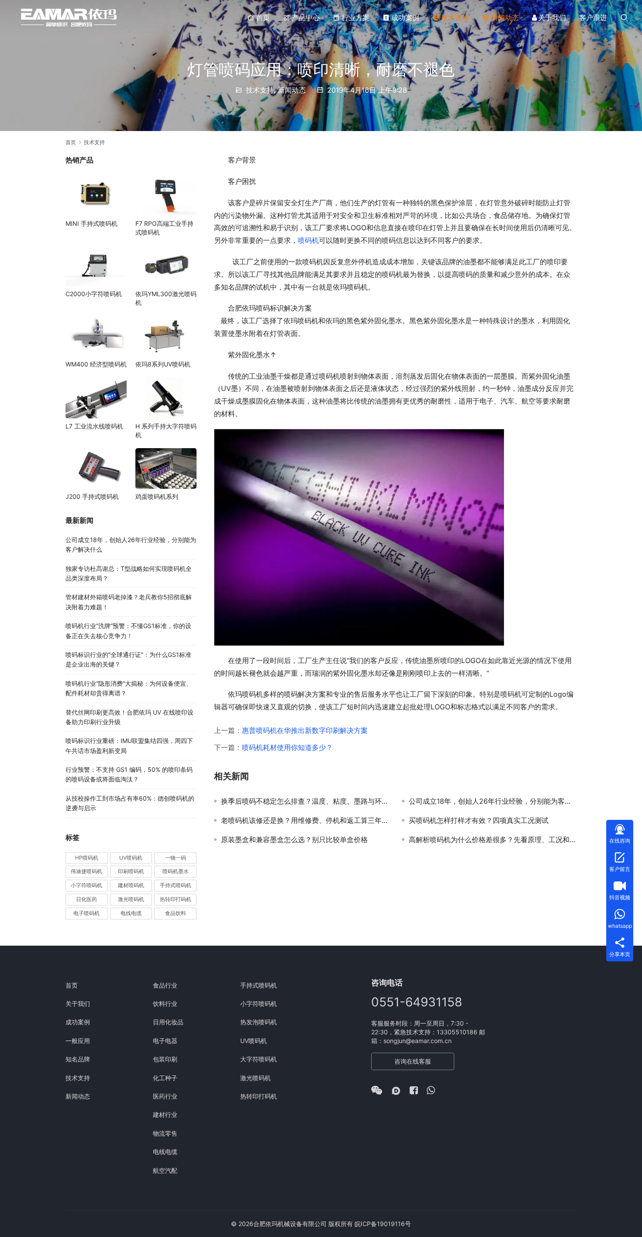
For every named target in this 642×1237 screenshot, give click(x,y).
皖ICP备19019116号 (383, 1223)
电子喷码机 (86, 913)
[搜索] (624, 17)
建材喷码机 (131, 885)
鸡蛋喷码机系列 (156, 496)
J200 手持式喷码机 (92, 496)
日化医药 (86, 899)
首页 (263, 17)
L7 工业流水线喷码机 (94, 426)
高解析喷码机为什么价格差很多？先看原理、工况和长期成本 (492, 839)
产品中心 (306, 17)
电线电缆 (131, 913)
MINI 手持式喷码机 (91, 223)
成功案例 (405, 17)
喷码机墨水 (175, 871)
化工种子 (165, 1078)
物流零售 (165, 1133)
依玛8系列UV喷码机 (162, 364)
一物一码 (175, 857)
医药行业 (165, 1096)
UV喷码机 (130, 857)
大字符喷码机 (258, 1059)
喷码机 (308, 240)
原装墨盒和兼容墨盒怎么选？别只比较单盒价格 (294, 839)
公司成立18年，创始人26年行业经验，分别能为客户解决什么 (492, 801)
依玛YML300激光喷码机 (166, 298)
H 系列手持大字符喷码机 (166, 430)
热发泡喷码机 (258, 1022)
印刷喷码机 (131, 871)
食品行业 (165, 985)
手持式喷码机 (175, 885)
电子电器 (165, 1040)
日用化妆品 (168, 1022)
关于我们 (552, 17)
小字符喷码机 (86, 885)
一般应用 (78, 1040)
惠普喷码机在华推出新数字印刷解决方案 (305, 730)
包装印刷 (165, 1059)
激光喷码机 (131, 899)
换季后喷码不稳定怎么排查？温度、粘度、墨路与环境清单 (305, 801)
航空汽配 (165, 1170)
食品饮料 (175, 913)
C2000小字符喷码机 (94, 293)
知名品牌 (78, 1059)
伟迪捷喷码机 (86, 871)
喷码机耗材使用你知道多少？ (287, 747)
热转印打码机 (175, 899)
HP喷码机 (86, 857)
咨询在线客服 (412, 1061)
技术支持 (455, 17)
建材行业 (165, 1114)
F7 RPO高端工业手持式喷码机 (164, 228)
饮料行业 (165, 1003)
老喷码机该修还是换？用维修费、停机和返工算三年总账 (305, 820)
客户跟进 (593, 17)
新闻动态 (505, 17)
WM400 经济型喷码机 (96, 364)
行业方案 (355, 17)
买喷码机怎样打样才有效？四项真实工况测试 (479, 820)
